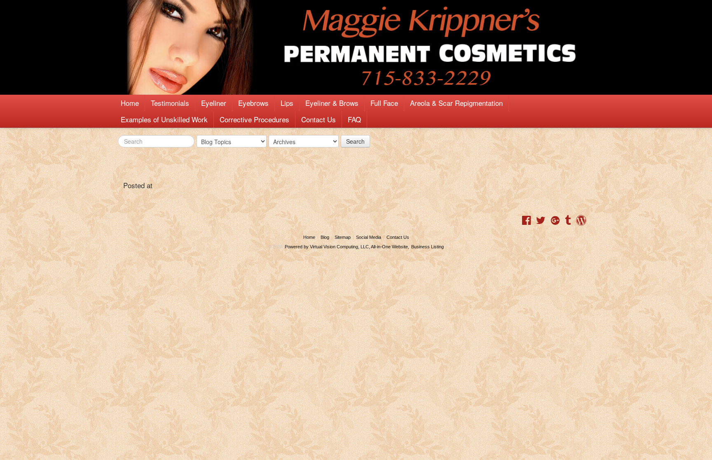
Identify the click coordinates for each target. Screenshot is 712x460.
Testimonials (170, 103)
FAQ (354, 119)
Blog (325, 237)
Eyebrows (253, 103)
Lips (287, 103)
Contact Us (318, 119)
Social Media (368, 237)
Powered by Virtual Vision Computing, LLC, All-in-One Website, (347, 246)
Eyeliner (213, 103)
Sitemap (343, 237)
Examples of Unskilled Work (164, 119)
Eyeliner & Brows (331, 103)
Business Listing (427, 246)
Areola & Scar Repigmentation (456, 103)
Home (130, 103)
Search (355, 141)
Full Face (384, 103)
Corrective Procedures (254, 119)
